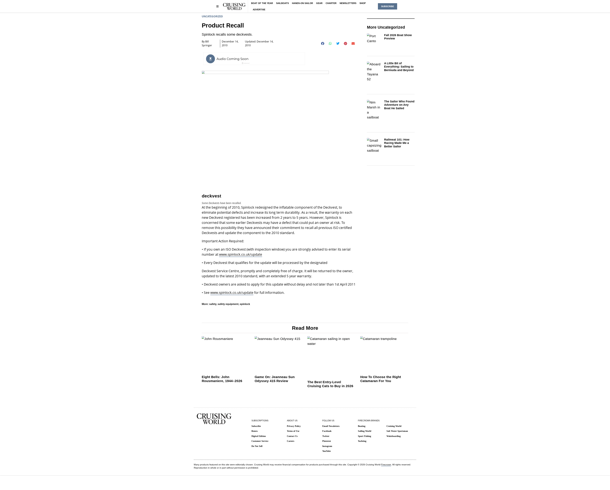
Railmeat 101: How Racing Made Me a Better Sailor (396, 143)
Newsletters (348, 3)
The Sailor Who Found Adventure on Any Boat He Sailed (399, 105)
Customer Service (259, 441)
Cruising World (393, 426)
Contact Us (292, 436)
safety (212, 304)
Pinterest (326, 441)
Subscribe (256, 426)
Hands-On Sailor (302, 3)
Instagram (327, 446)
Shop (362, 3)
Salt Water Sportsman (397, 431)
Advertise (259, 9)
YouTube (326, 451)
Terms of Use (293, 431)
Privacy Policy (294, 426)
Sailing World (364, 431)
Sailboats (282, 3)
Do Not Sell (256, 446)
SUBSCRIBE (387, 6)
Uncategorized (212, 16)
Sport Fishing (364, 436)
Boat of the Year (262, 3)
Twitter (325, 436)
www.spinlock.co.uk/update (240, 254)
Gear (319, 3)
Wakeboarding (393, 436)
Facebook (327, 431)
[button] (322, 43)
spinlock (245, 304)
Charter (331, 3)
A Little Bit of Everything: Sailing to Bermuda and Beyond (399, 67)
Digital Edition (258, 436)
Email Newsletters (330, 426)
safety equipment (228, 304)
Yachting (362, 441)
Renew (254, 431)
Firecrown (386, 464)
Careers (290, 441)
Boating (361, 426)
